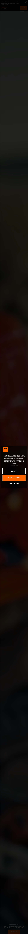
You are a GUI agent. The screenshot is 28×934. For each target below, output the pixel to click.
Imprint (16, 465)
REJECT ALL (14, 471)
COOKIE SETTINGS (14, 483)
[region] (14, 467)
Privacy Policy (13, 465)
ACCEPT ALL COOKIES (14, 478)
